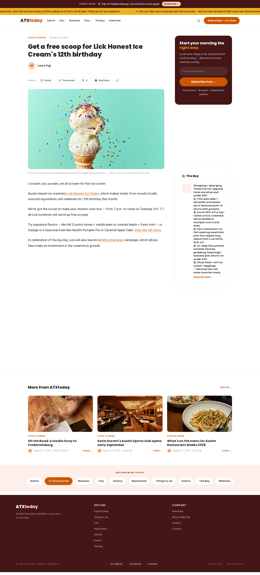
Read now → (171, 3)
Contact (176, 528)
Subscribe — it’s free (222, 20)
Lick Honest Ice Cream (83, 193)
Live (62, 20)
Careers (176, 522)
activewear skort (207, 203)
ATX (31, 21)
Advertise (115, 20)
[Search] (198, 20)
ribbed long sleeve (207, 237)
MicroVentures (112, 240)
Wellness (224, 481)
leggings (210, 266)
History (118, 481)
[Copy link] (117, 80)
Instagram (116, 563)
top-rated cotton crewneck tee (209, 215)
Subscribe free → (203, 82)
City (101, 481)
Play (87, 20)
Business (74, 20)
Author (34, 481)
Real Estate (139, 481)
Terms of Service (235, 564)
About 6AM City (181, 517)
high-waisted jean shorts (207, 254)
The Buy (100, 20)
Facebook (68, 80)
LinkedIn (152, 563)
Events (51, 20)
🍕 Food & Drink (58, 481)
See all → (226, 387)
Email (48, 80)
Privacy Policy (215, 564)
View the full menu (148, 230)
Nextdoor (104, 80)
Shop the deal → (203, 277)
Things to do (164, 481)
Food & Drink (37, 37)
